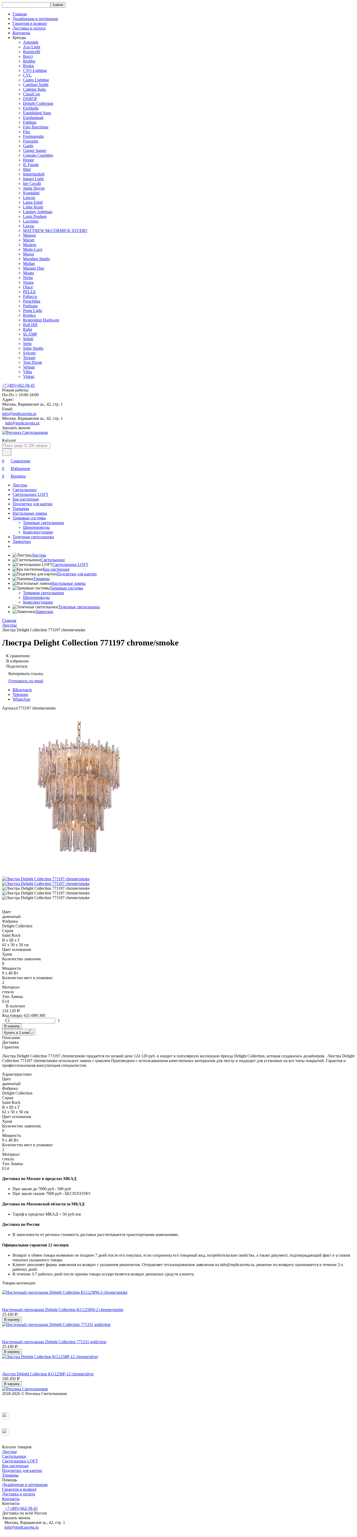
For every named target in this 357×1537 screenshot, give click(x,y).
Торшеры (21, 508)
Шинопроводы (36, 527)
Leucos (29, 197)
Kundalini (31, 193)
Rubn (27, 329)
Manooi (29, 235)
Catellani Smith (35, 84)
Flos (26, 131)
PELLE (29, 292)
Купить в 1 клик (16, 1033)
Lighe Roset (33, 207)
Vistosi (28, 376)
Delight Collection (38, 103)
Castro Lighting (36, 80)
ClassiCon (31, 94)
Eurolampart (33, 117)
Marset (28, 240)
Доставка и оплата (29, 28)
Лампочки (22, 541)
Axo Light (31, 47)
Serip (27, 343)
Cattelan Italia (34, 89)
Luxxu (28, 226)
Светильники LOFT (30, 494)
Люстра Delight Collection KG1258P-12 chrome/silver (48, 1374)
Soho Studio (33, 348)
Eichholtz (31, 108)
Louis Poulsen (35, 216)
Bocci (28, 56)
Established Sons (37, 113)
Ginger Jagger (34, 150)
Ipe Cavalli (32, 183)
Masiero (29, 244)
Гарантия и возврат (30, 23)
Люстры (20, 485)
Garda (28, 146)
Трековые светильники (43, 522)
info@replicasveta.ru (19, 413)
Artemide (30, 42)
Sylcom (29, 353)
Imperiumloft (33, 174)
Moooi (28, 254)
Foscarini (30, 141)
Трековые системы (29, 518)
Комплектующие (38, 532)
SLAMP (30, 334)
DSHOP (30, 99)
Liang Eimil (33, 202)
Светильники (25, 489)
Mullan (29, 263)
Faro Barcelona (35, 127)
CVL (27, 75)
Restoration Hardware (41, 320)
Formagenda (33, 136)
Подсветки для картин (33, 504)
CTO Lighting (35, 70)
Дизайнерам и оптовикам (35, 18)
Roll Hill (30, 324)
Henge (28, 160)
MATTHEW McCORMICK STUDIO (55, 230)
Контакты (21, 33)
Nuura (28, 282)
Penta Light (32, 310)
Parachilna (31, 301)
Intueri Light (33, 179)
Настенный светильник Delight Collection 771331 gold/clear (54, 1342)
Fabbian (29, 122)
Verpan (29, 367)
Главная (20, 14)
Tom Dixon (32, 362)
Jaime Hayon (34, 188)
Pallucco (30, 296)
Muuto (28, 273)
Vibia (27, 372)
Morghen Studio (36, 259)
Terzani (29, 357)
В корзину (12, 1026)
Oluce (28, 287)
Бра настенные (26, 499)
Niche (28, 277)
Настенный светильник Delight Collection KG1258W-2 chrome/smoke (62, 1309)
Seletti (28, 339)
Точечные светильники (33, 537)
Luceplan (30, 221)
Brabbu (29, 61)
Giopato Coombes (38, 155)
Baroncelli (31, 51)
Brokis (28, 66)
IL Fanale (31, 164)
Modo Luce (32, 249)
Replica (29, 315)
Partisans (30, 306)
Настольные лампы (30, 513)
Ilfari (27, 169)
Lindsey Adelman (37, 211)
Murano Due (33, 268)
